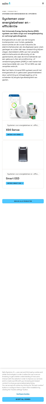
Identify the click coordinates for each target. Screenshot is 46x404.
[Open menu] (43, 3)
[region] (23, 386)
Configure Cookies (23, 394)
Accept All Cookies (23, 399)
